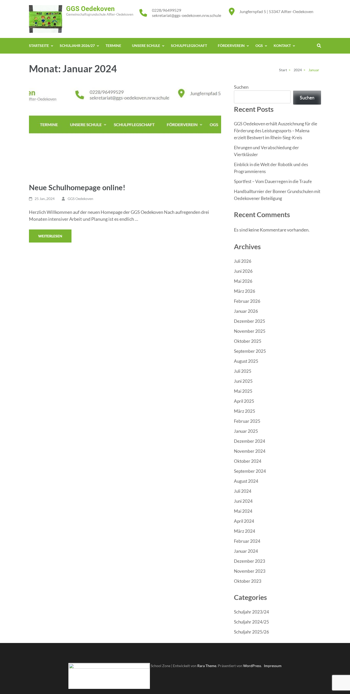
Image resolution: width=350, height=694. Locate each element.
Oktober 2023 (247, 581)
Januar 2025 (246, 431)
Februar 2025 (247, 421)
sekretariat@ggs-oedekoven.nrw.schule (186, 15)
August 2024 (246, 481)
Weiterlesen (50, 236)
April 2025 (244, 401)
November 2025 (249, 331)
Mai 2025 (243, 391)
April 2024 (244, 521)
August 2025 (246, 361)
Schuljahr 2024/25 (251, 622)
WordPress (252, 665)
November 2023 (249, 571)
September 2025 (250, 351)
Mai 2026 (243, 281)
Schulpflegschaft (189, 45)
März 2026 (244, 291)
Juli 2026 (242, 261)
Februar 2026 (247, 301)
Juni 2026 (243, 271)
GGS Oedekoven (90, 9)
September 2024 (250, 471)
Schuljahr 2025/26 (251, 632)
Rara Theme (206, 665)
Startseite (39, 45)
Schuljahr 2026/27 (77, 45)
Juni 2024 (243, 501)
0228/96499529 (166, 10)
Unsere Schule (146, 45)
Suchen (241, 87)
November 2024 (249, 451)
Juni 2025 (243, 381)
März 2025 (244, 411)
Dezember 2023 (249, 561)
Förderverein (231, 45)
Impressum (273, 665)
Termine (113, 45)
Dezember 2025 (249, 321)
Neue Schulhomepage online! (77, 187)
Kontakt (282, 45)
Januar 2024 (246, 551)
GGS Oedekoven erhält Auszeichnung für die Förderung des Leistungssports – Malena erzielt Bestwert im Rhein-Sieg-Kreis (275, 130)
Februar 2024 (247, 541)
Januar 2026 (246, 311)
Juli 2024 (242, 491)
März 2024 (244, 531)
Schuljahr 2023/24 (251, 612)
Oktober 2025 (247, 341)
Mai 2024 (243, 511)
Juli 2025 (242, 371)
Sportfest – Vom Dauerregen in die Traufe (273, 181)
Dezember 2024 (249, 441)
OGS (259, 45)
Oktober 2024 (247, 461)
